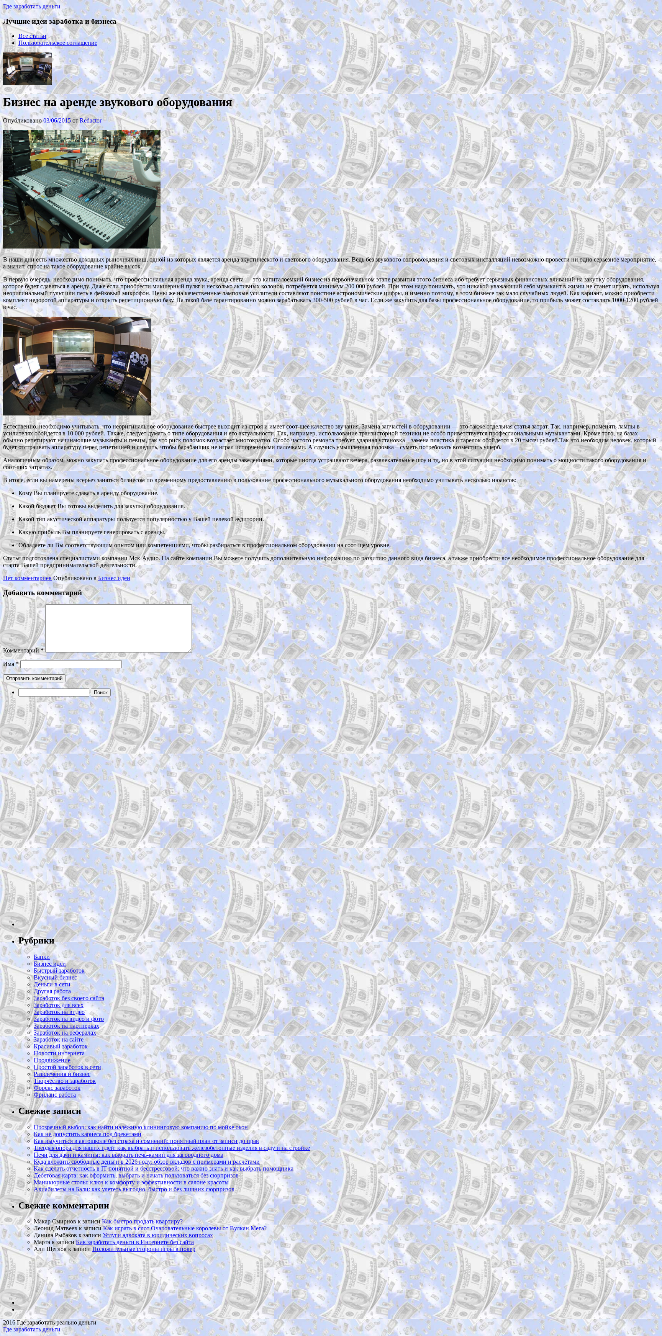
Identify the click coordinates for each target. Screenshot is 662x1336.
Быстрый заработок (59, 970)
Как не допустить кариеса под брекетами (87, 1134)
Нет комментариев (27, 578)
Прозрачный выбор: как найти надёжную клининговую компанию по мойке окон (141, 1127)
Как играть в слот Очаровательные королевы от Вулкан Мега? (185, 1228)
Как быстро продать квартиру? (142, 1221)
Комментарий (23, 650)
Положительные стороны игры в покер (143, 1249)
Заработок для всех (59, 1005)
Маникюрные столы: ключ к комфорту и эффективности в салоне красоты (131, 1182)
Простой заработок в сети (67, 1067)
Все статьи (32, 36)
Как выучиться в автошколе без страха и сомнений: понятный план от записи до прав (146, 1141)
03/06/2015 (57, 120)
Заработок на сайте (59, 1039)
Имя (11, 664)
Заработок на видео (59, 1012)
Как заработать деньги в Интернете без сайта (135, 1242)
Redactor (91, 120)
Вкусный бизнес (55, 977)
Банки (42, 956)
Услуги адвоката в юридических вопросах (158, 1235)
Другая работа (52, 991)
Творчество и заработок (65, 1081)
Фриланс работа (55, 1094)
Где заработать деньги (32, 1329)
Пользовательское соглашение (57, 42)
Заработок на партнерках (66, 1025)
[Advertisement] (75, 811)
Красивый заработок (61, 1046)
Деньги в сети (52, 984)
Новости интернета (59, 1053)
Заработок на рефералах (65, 1032)
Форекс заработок (57, 1087)
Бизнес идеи (114, 578)
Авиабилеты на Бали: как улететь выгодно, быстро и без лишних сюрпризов (134, 1189)
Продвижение (52, 1060)
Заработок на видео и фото (69, 1018)
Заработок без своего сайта (69, 998)
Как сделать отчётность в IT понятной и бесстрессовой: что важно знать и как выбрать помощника (163, 1168)
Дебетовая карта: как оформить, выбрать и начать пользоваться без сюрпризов (136, 1175)
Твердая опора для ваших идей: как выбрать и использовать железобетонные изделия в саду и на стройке (172, 1148)
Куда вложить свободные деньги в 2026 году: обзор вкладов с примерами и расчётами (147, 1161)
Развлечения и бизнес (62, 1074)
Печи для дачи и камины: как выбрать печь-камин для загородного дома (128, 1154)
